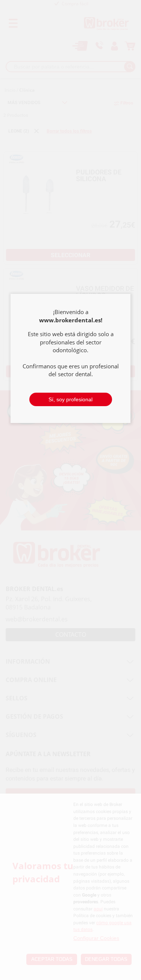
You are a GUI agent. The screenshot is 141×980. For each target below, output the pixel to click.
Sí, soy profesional (70, 399)
